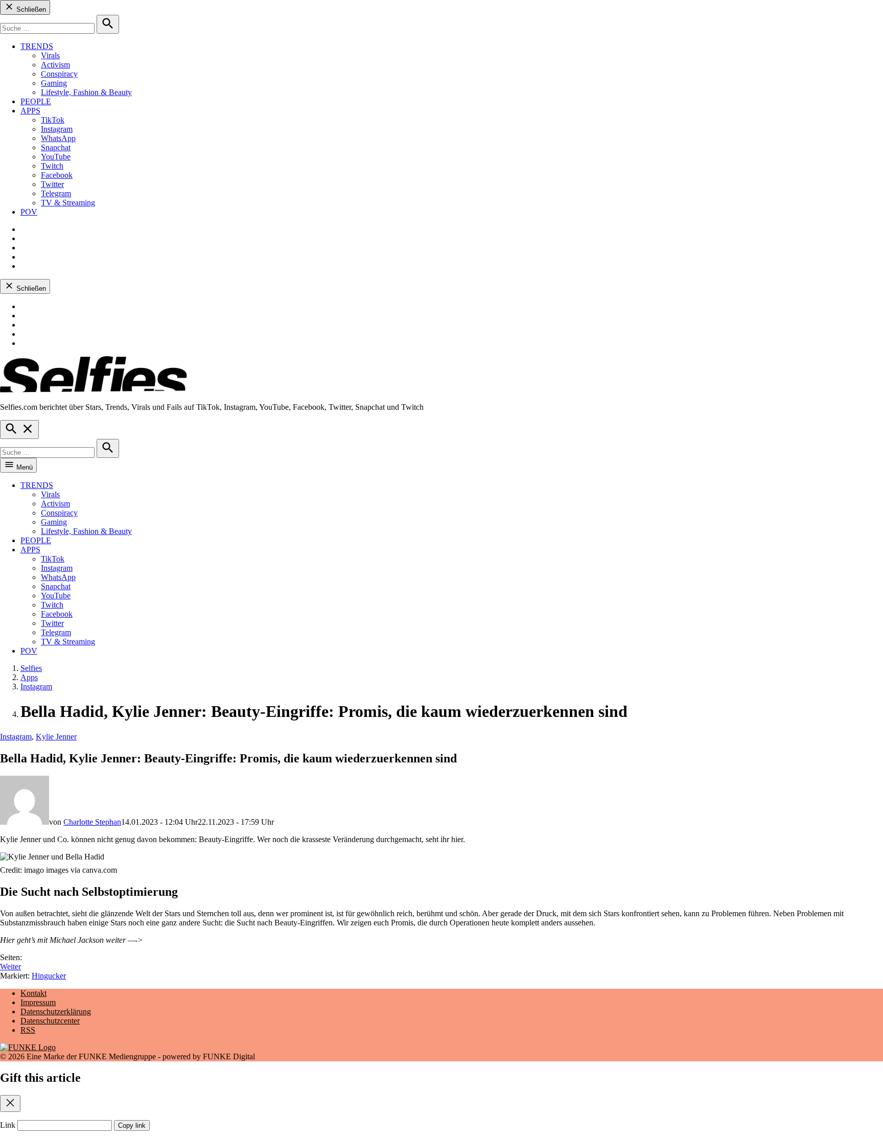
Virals (50, 55)
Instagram (57, 129)
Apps (29, 677)
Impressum (38, 1002)
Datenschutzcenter (50, 1020)
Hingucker (49, 975)
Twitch (52, 165)
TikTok (52, 119)
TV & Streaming (68, 202)
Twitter (52, 184)
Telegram (56, 193)
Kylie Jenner (56, 736)
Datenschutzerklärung (55, 1011)
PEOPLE (35, 101)
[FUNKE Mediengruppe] (28, 1047)
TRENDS (36, 46)
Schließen (30, 9)
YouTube (56, 156)
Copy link (132, 1125)
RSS (27, 1030)
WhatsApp (58, 138)
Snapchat (56, 147)
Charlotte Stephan (92, 822)
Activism (55, 64)
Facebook (57, 175)
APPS (30, 110)
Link (7, 1125)
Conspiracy (59, 73)
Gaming (54, 83)
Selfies (31, 668)
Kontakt (33, 993)
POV (28, 211)
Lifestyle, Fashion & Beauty (86, 92)
